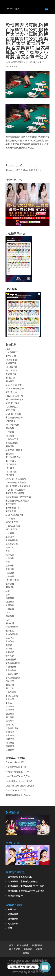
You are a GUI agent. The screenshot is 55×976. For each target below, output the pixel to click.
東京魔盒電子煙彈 (14, 417)
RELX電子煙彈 (12, 424)
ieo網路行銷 (36, 971)
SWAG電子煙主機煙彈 (16, 478)
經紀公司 (10, 547)
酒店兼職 (10, 428)
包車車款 (10, 565)
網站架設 (10, 453)
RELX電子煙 (11, 366)
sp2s (8, 348)
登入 (20, 170)
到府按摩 (10, 739)
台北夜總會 (11, 666)
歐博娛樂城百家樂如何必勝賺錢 (23, 881)
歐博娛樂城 (13, 914)
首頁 (10, 928)
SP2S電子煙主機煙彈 (16, 489)
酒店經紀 (10, 435)
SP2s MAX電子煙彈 (15, 388)
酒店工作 (10, 688)
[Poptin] (45, 967)
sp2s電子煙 (11, 359)
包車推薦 (10, 554)
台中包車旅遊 (12, 634)
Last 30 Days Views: (15, 780)
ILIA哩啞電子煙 (13, 507)
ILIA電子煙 (11, 355)
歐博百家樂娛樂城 (17, 62)
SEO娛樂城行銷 (13, 663)
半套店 (9, 702)
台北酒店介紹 (12, 673)
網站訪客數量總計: (15, 794)
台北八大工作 (12, 438)
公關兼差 (10, 605)
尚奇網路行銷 (12, 543)
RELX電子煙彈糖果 (15, 399)
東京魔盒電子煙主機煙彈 (17, 500)
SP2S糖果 (10, 518)
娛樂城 (9, 645)
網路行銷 (10, 446)
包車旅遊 (10, 572)
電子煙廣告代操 (13, 457)
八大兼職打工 (12, 352)
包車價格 (10, 558)
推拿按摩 (10, 536)
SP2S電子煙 (11, 370)
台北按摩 (10, 699)
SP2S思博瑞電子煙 (14, 514)
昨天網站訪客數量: (15, 771)
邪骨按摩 (10, 681)
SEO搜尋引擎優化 (14, 449)
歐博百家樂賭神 (15, 895)
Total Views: (12, 790)
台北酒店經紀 (12, 442)
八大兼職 (10, 431)
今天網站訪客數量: (15, 766)
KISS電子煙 (11, 363)
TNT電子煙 (11, 464)
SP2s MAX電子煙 (14, 384)
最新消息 (12, 909)
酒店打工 (10, 720)
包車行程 (10, 569)
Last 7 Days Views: (15, 776)
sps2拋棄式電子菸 (14, 395)
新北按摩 (10, 731)
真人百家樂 (13, 923)
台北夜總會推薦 (13, 677)
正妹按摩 (10, 706)
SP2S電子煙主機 (13, 413)
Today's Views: (13, 762)
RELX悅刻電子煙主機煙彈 (18, 486)
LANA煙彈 (10, 420)
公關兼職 (10, 608)
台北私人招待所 (13, 525)
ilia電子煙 (10, 377)
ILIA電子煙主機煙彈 (15, 493)
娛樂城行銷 (11, 659)
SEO (8, 590)
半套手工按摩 (12, 695)
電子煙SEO (11, 460)
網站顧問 (10, 381)
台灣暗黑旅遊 (12, 540)
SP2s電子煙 (11, 392)
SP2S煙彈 (10, 410)
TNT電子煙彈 (12, 580)
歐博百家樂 (13, 918)
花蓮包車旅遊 (12, 626)
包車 (8, 551)
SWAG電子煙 (12, 522)
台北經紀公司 (12, 728)
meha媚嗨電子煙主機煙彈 (18, 496)
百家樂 (39, 948)
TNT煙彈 (10, 467)
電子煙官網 (11, 504)
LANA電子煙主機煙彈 (16, 482)
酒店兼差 (10, 598)
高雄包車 (10, 637)
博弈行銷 (10, 655)
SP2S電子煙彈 (12, 402)
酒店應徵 (10, 601)
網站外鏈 (10, 623)
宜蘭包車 (10, 641)
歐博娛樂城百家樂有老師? (20, 876)
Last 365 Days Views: (16, 785)
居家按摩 (10, 735)
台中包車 (10, 648)
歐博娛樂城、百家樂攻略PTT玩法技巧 (26, 886)
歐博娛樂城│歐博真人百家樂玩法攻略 (26, 890)
